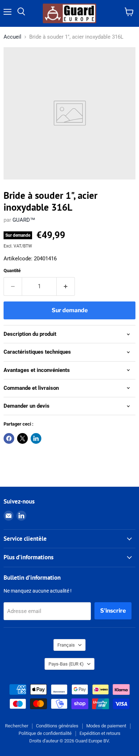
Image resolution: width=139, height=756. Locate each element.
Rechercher (16, 725)
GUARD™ (23, 220)
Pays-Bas (66, 664)
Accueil (12, 37)
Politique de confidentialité (45, 733)
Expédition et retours (99, 733)
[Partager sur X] (22, 438)
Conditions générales (57, 725)
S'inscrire (113, 610)
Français (66, 645)
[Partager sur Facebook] (9, 438)
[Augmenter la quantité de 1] (66, 286)
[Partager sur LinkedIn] (36, 438)
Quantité (12, 270)
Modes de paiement (106, 725)
